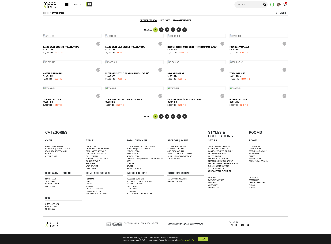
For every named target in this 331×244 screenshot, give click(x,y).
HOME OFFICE (255, 153)
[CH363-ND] (72, 62)
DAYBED (130, 166)
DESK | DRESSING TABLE (96, 151)
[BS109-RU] (196, 88)
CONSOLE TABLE (93, 161)
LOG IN (77, 4)
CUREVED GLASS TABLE (96, 153)
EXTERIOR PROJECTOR (177, 179)
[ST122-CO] (72, 36)
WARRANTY (213, 185)
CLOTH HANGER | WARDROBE (179, 156)
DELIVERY (212, 182)
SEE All (148, 29)
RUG (88, 181)
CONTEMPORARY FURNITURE (220, 151)
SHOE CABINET (173, 158)
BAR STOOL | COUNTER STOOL (57, 148)
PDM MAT (90, 179)
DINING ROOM (255, 148)
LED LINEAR (132, 191)
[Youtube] (237, 225)
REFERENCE (254, 180)
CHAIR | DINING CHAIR (54, 146)
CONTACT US (213, 187)
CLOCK (89, 183)
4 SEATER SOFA (133, 156)
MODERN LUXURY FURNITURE (220, 161)
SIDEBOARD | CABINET (176, 148)
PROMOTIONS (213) (182, 20)
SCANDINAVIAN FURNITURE (219, 146)
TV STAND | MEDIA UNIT (177, 146)
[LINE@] (273, 4)
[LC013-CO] (134, 36)
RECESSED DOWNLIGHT (136, 179)
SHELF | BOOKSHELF (175, 151)
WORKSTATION (92, 166)
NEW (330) (165, 20)
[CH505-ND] (196, 62)
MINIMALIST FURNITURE (218, 158)
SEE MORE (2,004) (148, 20)
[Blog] (248, 225)
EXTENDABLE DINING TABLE (97, 148)
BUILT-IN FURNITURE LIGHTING (140, 193)
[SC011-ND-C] (259, 62)
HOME (46, 12)
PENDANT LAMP (52, 183)
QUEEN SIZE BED (52, 204)
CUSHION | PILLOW (93, 191)
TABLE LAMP (50, 181)
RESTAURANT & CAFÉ (257, 151)
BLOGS (252, 185)
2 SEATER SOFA (133, 151)
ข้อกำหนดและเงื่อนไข (186, 240)
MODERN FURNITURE (217, 153)
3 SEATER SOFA (133, 153)
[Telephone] (280, 4)
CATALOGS (253, 177)
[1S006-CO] (134, 62)
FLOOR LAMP (50, 179)
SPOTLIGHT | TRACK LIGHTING (139, 181)
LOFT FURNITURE (215, 156)
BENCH (48, 153)
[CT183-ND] (259, 36)
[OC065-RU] (259, 88)
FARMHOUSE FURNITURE (218, 166)
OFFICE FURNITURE (216, 168)
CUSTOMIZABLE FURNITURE (219, 171)
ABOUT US (212, 177)
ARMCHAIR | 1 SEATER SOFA (138, 148)
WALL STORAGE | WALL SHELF (179, 153)
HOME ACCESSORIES (94, 188)
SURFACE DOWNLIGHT (136, 183)
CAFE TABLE (91, 168)
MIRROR (89, 186)
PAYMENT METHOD (216, 180)
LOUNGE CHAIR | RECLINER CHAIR (141, 146)
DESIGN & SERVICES (257, 182)
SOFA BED (131, 163)
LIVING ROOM (254, 146)
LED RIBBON (132, 188)
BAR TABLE (90, 163)
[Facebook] (231, 225)
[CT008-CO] (196, 36)
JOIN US (252, 187)
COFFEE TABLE (92, 156)
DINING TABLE (92, 146)
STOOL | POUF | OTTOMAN (56, 151)
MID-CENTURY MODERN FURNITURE (223, 163)
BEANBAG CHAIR (134, 168)
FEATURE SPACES (256, 158)
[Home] (51, 5)
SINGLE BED (50, 209)
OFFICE (252, 156)
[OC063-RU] (134, 88)
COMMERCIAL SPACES (258, 161)
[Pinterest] (242, 225)
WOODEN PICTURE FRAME (97, 193)
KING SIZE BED (51, 206)
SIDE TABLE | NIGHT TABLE (97, 158)
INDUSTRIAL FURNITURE (218, 148)
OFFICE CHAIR (51, 156)
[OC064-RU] (72, 88)
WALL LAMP (50, 186)
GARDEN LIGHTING (175, 181)
